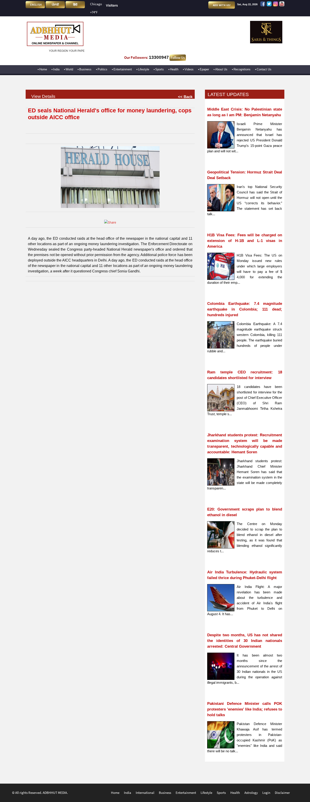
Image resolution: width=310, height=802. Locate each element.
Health (174, 69)
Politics (102, 69)
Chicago (96, 4)
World (69, 69)
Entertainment (122, 69)
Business (85, 69)
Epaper (204, 69)
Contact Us (264, 69)
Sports (159, 69)
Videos (189, 69)
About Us (221, 69)
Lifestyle (143, 69)
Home (43, 69)
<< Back (185, 96)
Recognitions (242, 69)
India (56, 69)
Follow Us (178, 58)
